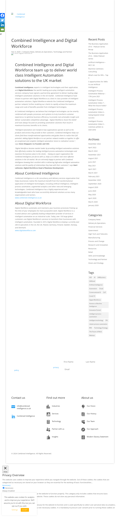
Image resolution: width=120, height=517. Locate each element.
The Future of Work (95, 332)
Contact (74, 20)
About (66, 20)
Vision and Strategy (95, 263)
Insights (93, 11)
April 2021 (92, 169)
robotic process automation (98, 324)
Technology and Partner (62, 52)
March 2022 (93, 151)
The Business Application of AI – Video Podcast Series (98, 56)
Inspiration (47, 11)
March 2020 (93, 202)
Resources (92, 248)
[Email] (2, 29)
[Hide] (1, 34)
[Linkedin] (2, 24)
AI (94, 277)
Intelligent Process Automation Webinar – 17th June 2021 (97, 94)
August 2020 (93, 187)
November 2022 (94, 144)
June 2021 (92, 162)
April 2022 (92, 147)
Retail (90, 252)
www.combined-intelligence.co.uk (28, 198)
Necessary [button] (6, 485)
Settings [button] (15, 510)
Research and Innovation (98, 245)
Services (59, 11)
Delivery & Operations (43, 52)
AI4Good (92, 281)
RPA (90, 328)
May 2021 (92, 165)
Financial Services (95, 227)
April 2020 (92, 198)
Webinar (92, 335)
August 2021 (93, 158)
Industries (69, 11)
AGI (90, 277)
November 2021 (94, 155)
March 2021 (93, 173)
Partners (101, 11)
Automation (93, 289)
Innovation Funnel (95, 310)
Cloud (101, 289)
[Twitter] (2, 20)
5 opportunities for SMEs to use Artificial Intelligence (98, 84)
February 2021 (94, 176)
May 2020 (92, 194)
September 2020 (94, 184)
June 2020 (92, 191)
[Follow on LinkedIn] (107, 454)
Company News (28, 52)
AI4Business (102, 277)
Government (93, 230)
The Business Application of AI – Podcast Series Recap (98, 47)
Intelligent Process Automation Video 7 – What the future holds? (97, 103)
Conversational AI (95, 292)
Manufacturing (94, 237)
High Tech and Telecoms (98, 234)
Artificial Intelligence (96, 285)
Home (38, 11)
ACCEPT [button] (25, 510)
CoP (104, 292)
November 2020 (94, 180)
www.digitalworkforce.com (25, 230)
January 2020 (93, 205)
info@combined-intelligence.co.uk (24, 407)
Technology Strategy (101, 328)
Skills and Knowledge (96, 256)
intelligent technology (96, 320)
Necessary (9, 488)
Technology (80, 11)
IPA (107, 320)
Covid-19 (92, 296)
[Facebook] (2, 15)
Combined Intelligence (26, 416)
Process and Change (96, 241)
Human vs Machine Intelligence (95, 305)
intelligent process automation (95, 315)
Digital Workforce (95, 300)
